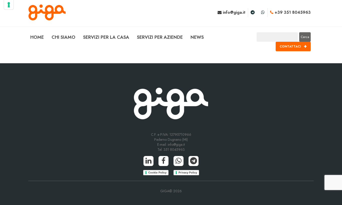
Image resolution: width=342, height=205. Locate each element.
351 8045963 (174, 149)
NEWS (197, 37)
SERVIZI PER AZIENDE (160, 37)
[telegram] (252, 12)
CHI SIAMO (63, 37)
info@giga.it (233, 12)
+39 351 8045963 (292, 12)
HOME (37, 37)
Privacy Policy (188, 172)
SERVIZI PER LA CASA (106, 37)
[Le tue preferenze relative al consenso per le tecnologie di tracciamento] (9, 5)
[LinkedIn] (148, 161)
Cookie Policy (157, 172)
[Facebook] (163, 161)
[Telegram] (194, 161)
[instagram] (263, 12)
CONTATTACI (291, 46)
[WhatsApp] (179, 161)
